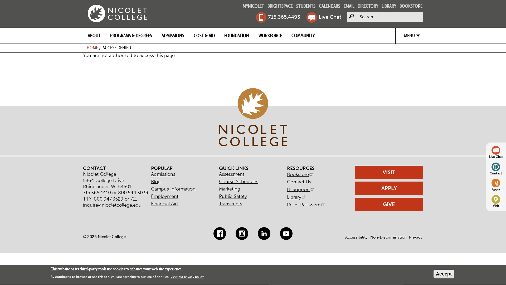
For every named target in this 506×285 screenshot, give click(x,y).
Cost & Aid (204, 35)
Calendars (329, 6)
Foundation (236, 35)
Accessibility (356, 237)
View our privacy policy (187, 277)
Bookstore (411, 6)
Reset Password (304, 205)
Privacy (415, 237)
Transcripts (230, 204)
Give (389, 204)
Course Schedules (238, 181)
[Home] (117, 13)
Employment (164, 196)
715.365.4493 (284, 17)
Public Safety (233, 196)
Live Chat (330, 17)
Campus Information (173, 189)
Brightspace (280, 6)
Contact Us (299, 182)
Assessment (231, 174)
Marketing (229, 189)
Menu (409, 35)
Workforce (270, 35)
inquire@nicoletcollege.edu (112, 205)
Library (389, 6)
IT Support (298, 189)
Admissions (173, 35)
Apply (496, 189)
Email (349, 6)
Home (92, 47)
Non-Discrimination (388, 237)
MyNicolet (253, 6)
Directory (368, 6)
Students (305, 6)
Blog (155, 181)
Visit (496, 206)
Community (303, 35)
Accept (444, 274)
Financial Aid (164, 204)
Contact (496, 173)
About (94, 35)
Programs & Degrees (131, 35)
